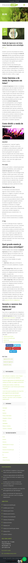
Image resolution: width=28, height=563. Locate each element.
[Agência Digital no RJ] (20, 561)
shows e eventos (6, 460)
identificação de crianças (8, 444)
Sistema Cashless (7, 534)
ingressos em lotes (8, 359)
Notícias (4, 420)
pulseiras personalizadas (9, 317)
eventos (4, 439)
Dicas (5, 47)
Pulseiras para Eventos (9, 513)
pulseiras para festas (8, 336)
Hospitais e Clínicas (7, 418)
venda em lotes (7, 364)
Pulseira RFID (6, 531)
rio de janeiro (6, 452)
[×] (24, 559)
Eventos (4, 413)
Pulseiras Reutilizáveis (8, 519)
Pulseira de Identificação (9, 505)
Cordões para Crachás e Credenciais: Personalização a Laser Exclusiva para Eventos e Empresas (13, 386)
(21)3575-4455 (7, 550)
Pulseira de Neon (7, 522)
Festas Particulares (7, 415)
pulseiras (5, 447)
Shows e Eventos (7, 426)
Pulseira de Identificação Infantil (11, 528)
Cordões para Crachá (8, 508)
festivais (4, 442)
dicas (4, 436)
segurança (5, 457)
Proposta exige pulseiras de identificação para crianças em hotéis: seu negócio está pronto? (13, 477)
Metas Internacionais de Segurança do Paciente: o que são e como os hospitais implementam (12, 397)
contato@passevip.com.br (9, 553)
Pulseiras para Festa (8, 511)
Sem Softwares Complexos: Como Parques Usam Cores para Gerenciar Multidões (13, 471)
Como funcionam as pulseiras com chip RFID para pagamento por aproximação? (14, 489)
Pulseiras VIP (6, 525)
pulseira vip (6, 340)
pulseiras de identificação (8, 449)
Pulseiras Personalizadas (9, 516)
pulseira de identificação (9, 338)
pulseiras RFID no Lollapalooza (12, 300)
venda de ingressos (8, 362)
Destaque (5, 408)
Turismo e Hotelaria (7, 428)
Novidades (5, 423)
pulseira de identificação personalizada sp (13, 342)
